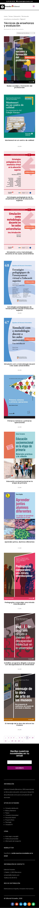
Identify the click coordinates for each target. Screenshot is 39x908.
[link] (2, 6)
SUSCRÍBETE (20, 768)
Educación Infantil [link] (10, 817)
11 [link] (5, 741)
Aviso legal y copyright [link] (11, 836)
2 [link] (11, 738)
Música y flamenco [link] (10, 810)
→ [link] (22, 741)
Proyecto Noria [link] (9, 820)
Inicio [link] (5, 16)
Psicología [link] (8, 822)
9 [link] (29, 738)
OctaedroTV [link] (9, 824)
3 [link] (13, 738)
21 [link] (15, 741)
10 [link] (32, 738)
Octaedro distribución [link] (11, 808)
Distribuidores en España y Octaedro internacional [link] (18, 889)
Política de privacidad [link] (11, 839)
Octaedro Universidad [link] (11, 815)
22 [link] (19, 741)
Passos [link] (7, 813)
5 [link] (19, 738)
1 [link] (8, 738)
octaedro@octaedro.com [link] (11, 875)
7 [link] (24, 738)
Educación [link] (17, 16)
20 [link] (12, 741)
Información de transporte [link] (13, 841)
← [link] (6, 738)
